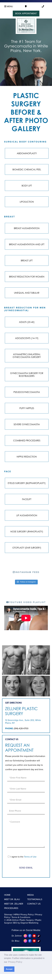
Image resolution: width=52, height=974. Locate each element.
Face (7, 471)
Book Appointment (26, 13)
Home (7, 895)
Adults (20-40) (27, 322)
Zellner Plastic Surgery (21, 711)
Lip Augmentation (26, 515)
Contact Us (33, 903)
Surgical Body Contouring (25, 141)
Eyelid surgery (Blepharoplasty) (27, 483)
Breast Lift (27, 260)
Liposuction (27, 201)
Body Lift (27, 185)
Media (30, 895)
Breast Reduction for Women (26, 276)
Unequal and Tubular (26, 292)
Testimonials (34, 899)
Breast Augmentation (27, 228)
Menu (9, 6)
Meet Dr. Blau (12, 899)
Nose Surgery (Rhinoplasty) (26, 531)
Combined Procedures (26, 440)
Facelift (26, 499)
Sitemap (8, 914)
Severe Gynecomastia (27, 424)
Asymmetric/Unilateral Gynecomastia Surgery (27, 355)
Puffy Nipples (26, 408)
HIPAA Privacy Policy (24, 914)
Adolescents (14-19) (26, 338)
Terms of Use (30, 856)
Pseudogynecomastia (26, 392)
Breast (9, 216)
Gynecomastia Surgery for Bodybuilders (26, 374)
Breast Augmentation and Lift (26, 244)
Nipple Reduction (27, 456)
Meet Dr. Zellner (13, 903)
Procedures (11, 908)
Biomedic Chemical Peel (26, 169)
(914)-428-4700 (21, 728)
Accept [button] (9, 969)
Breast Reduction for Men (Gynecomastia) (25, 309)
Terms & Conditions (21, 917)
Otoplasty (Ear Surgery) (26, 547)
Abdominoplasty (27, 153)
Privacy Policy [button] (15, 962)
